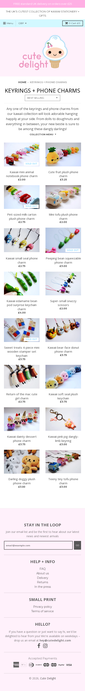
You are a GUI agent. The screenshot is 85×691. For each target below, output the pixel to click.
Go (77, 545)
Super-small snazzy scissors (63, 303)
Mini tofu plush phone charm (63, 216)
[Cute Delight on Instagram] (45, 646)
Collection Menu (41, 134)
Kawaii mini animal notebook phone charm (22, 174)
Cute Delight (48, 678)
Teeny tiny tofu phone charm (63, 481)
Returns (42, 582)
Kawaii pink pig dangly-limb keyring (63, 439)
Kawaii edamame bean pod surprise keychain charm (22, 305)
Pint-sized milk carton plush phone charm (21, 216)
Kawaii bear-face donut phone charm (63, 350)
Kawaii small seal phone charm (22, 260)
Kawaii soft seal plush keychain (63, 396)
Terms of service (42, 611)
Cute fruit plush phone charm (63, 174)
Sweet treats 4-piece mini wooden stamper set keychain (21, 352)
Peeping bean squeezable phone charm (63, 260)
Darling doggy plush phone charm (21, 481)
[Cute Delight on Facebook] (38, 646)
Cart (74, 23)
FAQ (43, 569)
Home (22, 82)
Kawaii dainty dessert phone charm (22, 439)
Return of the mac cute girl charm (21, 396)
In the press (42, 587)
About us (42, 573)
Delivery (42, 578)
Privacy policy (42, 606)
